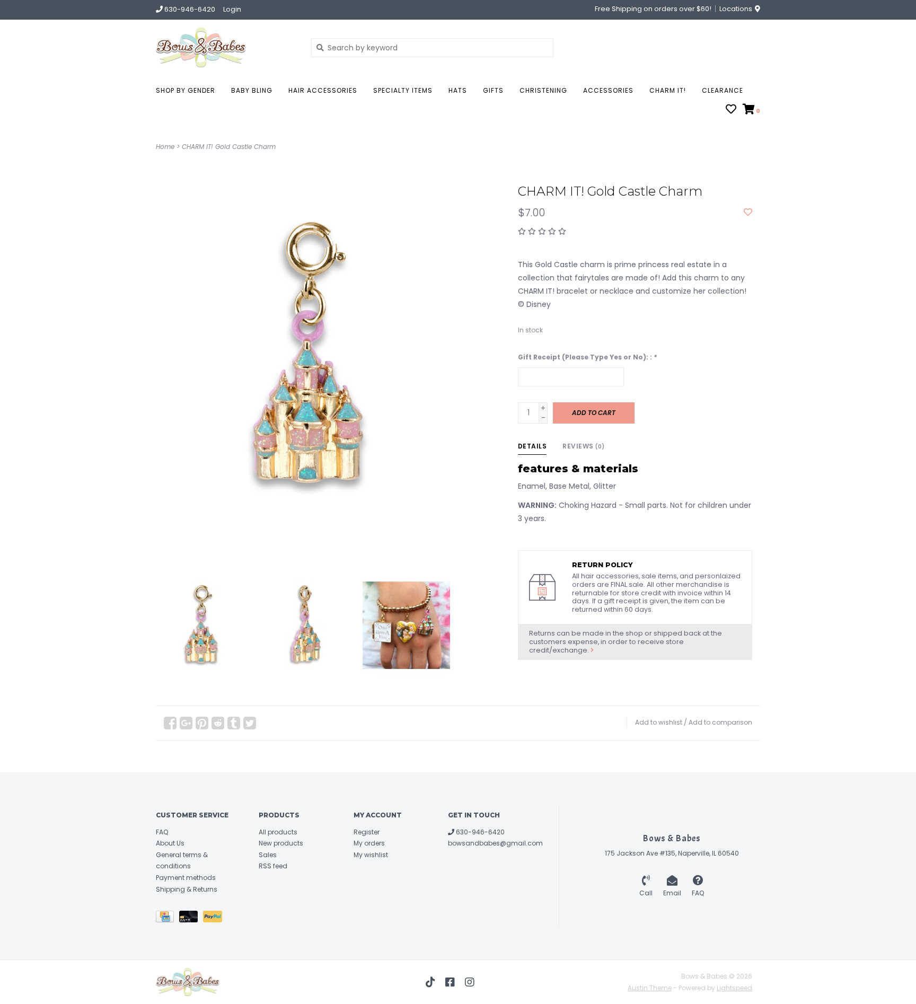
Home (165, 146)
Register (367, 831)
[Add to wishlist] (748, 212)
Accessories (608, 90)
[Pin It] (202, 723)
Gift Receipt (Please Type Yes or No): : (587, 357)
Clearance (722, 90)
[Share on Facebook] (170, 723)
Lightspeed (734, 987)
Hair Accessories (322, 90)
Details (532, 446)
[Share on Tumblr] (233, 723)
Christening (543, 90)
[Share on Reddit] (218, 723)
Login (232, 9)
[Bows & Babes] (225, 47)
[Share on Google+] (186, 723)
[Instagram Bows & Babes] (470, 982)
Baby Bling (251, 90)
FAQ (162, 831)
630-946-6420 (479, 831)
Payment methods (186, 877)
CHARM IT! (667, 90)
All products (278, 831)
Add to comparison (720, 722)
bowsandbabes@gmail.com (495, 843)
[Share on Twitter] (249, 723)
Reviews (583, 446)
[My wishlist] (731, 110)
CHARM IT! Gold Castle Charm (229, 146)
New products (281, 843)
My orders (369, 843)
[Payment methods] (167, 918)
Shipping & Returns (186, 889)
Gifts (493, 90)
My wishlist (371, 854)
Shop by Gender (185, 90)
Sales (268, 854)
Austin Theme (650, 987)
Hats (457, 90)
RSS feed (273, 865)
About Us (170, 843)
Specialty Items (403, 90)
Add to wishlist (658, 722)
